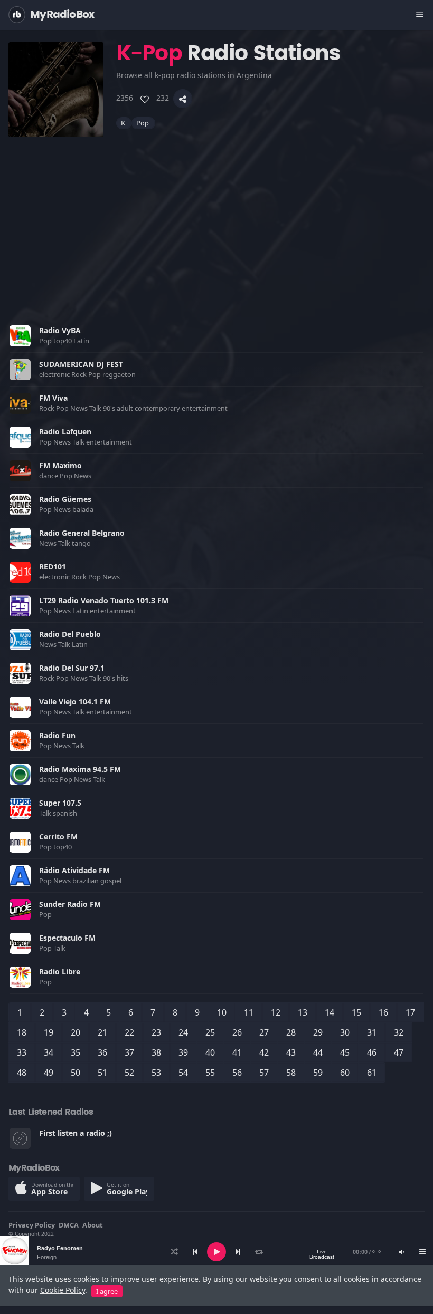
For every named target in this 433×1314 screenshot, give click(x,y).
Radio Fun (57, 735)
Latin (82, 340)
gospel (111, 880)
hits (123, 678)
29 (318, 1032)
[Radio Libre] (20, 977)
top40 (63, 340)
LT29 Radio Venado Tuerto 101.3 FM (103, 600)
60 (345, 1072)
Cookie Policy (62, 1290)
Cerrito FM (58, 837)
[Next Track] (237, 1251)
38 (156, 1052)
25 (210, 1032)
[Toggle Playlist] (422, 1251)
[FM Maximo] (20, 470)
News (79, 408)
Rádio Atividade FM (74, 870)
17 (410, 1012)
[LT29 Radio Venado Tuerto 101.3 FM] (20, 605)
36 (102, 1052)
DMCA (69, 1225)
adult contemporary (149, 408)
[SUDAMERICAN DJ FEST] (20, 369)
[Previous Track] (195, 1251)
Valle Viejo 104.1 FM (75, 702)
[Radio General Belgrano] (20, 538)
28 (291, 1032)
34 (48, 1052)
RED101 (52, 567)
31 (371, 1032)
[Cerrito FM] (20, 842)
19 (48, 1032)
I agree (107, 1291)
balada (83, 509)
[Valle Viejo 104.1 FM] (20, 707)
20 (75, 1032)
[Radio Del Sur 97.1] (20, 673)
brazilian (86, 880)
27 (264, 1032)
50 (75, 1072)
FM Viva (53, 398)
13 (302, 1012)
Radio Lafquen (65, 432)
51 (102, 1072)
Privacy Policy (31, 1225)
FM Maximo (60, 465)
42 (264, 1052)
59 (318, 1072)
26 (237, 1032)
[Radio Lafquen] (20, 437)
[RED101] (20, 572)
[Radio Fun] (20, 740)
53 (156, 1072)
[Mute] (401, 1251)
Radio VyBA (60, 330)
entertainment (205, 408)
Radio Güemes (65, 499)
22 (129, 1032)
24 (183, 1032)
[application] (216, 1251)
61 (371, 1072)
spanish (66, 813)
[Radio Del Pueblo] (20, 639)
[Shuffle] (174, 1251)
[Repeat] (258, 1251)
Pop (143, 123)
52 (129, 1072)
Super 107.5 (60, 803)
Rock (79, 374)
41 (237, 1052)
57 (264, 1072)
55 (210, 1072)
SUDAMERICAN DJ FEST (81, 364)
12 (275, 1012)
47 (398, 1052)
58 (291, 1072)
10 (222, 1012)
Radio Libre (59, 972)
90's (110, 408)
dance (49, 475)
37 (129, 1052)
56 (237, 1072)
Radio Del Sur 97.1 (72, 668)
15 (356, 1012)
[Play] (216, 1251)
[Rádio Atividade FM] (20, 875)
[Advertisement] (216, 211)
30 (345, 1032)
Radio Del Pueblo (70, 634)
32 (398, 1032)
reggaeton (119, 374)
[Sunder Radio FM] (20, 909)
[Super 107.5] (20, 808)
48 (21, 1072)
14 (329, 1012)
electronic (55, 374)
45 (345, 1052)
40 (210, 1052)
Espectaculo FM (67, 938)
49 (48, 1072)
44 (318, 1052)
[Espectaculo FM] (20, 943)
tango (82, 543)
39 (183, 1052)
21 (102, 1032)
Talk (96, 408)
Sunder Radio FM (70, 904)
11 (248, 1012)
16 (383, 1012)
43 (291, 1052)
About (92, 1225)
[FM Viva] (20, 403)
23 (156, 1032)
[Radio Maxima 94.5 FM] (20, 774)
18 (21, 1032)
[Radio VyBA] (20, 335)
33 (21, 1052)
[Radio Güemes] (20, 504)
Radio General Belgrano (82, 533)
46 (371, 1052)
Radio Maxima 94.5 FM (80, 769)
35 (75, 1052)
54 (183, 1072)
